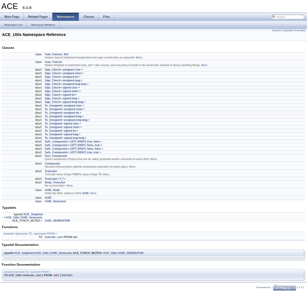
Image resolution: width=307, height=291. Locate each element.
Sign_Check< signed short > (63, 91)
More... (140, 57)
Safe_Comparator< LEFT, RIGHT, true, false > (73, 141)
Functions (300, 30)
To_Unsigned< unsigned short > (65, 109)
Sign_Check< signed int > (61, 94)
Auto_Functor (53, 62)
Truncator (51, 171)
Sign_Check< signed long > (62, 98)
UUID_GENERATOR (57, 220)
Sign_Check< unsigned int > (62, 76)
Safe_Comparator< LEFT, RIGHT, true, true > (73, 152)
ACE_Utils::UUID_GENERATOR (123, 253)
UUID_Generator (55, 201)
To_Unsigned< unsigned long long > (67, 120)
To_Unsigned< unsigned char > (64, 105)
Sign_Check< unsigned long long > (67, 84)
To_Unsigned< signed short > (63, 127)
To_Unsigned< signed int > (61, 130)
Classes (276, 30)
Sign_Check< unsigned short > (64, 73)
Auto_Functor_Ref (56, 54)
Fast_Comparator (56, 156)
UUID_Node (52, 190)
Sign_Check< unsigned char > (64, 69)
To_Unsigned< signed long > (62, 134)
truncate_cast (54, 237)
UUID (85, 193)
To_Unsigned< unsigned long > (64, 116)
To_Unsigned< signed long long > (66, 138)
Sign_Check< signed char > (62, 87)
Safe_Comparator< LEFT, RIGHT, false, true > (73, 145)
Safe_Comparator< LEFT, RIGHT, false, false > (74, 148)
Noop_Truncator (55, 182)
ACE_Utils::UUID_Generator (24, 217)
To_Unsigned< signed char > (63, 123)
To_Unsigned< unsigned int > (63, 112)
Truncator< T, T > (55, 178)
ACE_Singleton (33, 214)
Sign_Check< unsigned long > (63, 80)
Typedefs (288, 30)
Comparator (52, 163)
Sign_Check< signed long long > (65, 102)
